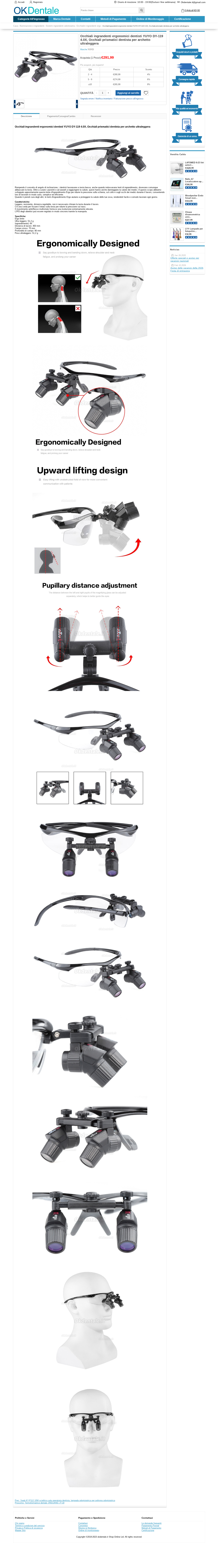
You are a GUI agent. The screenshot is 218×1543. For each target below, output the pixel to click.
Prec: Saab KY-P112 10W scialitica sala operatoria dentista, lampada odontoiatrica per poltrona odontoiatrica (65, 1500)
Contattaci (83, 1523)
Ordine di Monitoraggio (150, 19)
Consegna (83, 1525)
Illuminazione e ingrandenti (32, 26)
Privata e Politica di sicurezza (29, 1528)
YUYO (91, 49)
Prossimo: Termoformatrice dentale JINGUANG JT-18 (39, 1503)
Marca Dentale (62, 19)
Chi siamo (19, 1523)
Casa (15, 26)
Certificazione (182, 19)
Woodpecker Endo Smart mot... (194, 196)
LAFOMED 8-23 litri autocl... (194, 163)
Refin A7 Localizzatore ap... (194, 180)
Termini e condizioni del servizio (30, 1525)
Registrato (38, 2)
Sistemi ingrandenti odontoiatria (60, 26)
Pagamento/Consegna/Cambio (61, 116)
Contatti (85, 19)
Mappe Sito (20, 1530)
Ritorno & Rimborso (87, 1528)
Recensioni (96, 116)
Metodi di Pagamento (113, 19)
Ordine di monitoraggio (88, 1530)
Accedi (21, 2)
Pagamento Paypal (150, 1525)
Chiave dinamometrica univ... (192, 214)
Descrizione (26, 116)
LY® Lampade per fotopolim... (194, 230)
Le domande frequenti (152, 1523)
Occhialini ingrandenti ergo (88, 26)
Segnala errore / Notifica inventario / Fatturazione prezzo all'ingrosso (111, 98)
